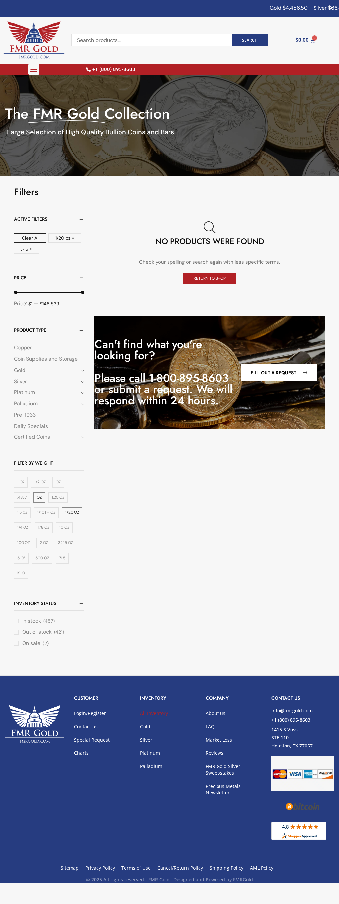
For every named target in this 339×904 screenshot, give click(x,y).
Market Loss (219, 740)
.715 (24, 249)
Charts (81, 753)
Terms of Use (136, 868)
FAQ (210, 726)
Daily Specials (31, 426)
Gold (19, 370)
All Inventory (154, 713)
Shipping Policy (226, 868)
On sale (35, 643)
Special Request (92, 740)
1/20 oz (62, 238)
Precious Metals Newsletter (223, 789)
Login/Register (90, 713)
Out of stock (43, 631)
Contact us (86, 726)
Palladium (26, 403)
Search (250, 40)
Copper (23, 347)
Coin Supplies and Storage (46, 358)
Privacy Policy (100, 868)
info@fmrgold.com (292, 710)
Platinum (24, 392)
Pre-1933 (25, 414)
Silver (20, 381)
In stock (38, 620)
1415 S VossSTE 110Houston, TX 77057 (292, 737)
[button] (33, 69)
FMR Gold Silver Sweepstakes (223, 769)
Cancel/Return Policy (180, 868)
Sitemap (70, 868)
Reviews (214, 753)
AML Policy (261, 868)
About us (215, 713)
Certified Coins (32, 436)
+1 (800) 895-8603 (290, 720)
